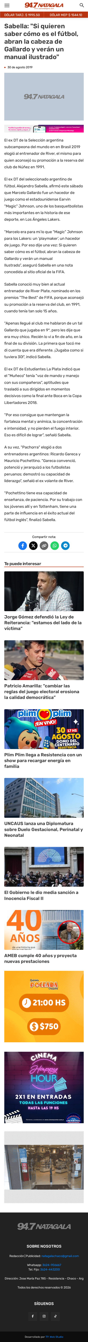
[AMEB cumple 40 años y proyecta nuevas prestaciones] (44, 930)
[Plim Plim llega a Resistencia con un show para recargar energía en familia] (44, 729)
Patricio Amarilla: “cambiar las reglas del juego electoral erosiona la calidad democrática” (41, 691)
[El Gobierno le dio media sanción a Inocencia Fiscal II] (44, 867)
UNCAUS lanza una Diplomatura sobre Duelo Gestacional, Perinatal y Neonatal (43, 829)
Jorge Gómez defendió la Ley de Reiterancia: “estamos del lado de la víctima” (43, 622)
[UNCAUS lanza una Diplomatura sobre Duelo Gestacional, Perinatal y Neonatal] (44, 798)
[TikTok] (55, 1316)
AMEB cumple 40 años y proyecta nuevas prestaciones (40, 958)
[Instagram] (44, 1316)
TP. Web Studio (54, 1336)
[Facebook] (32, 1316)
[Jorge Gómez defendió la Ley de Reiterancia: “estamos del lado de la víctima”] (44, 591)
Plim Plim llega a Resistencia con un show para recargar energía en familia (43, 760)
